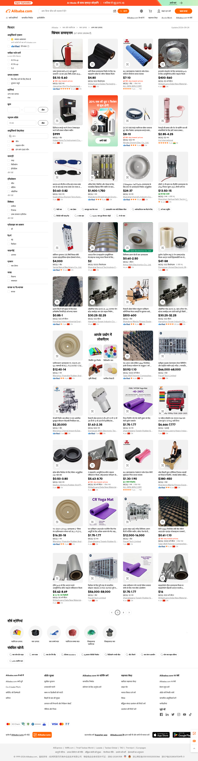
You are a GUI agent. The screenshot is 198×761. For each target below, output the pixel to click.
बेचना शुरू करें (164, 687)
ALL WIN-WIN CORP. (132, 86)
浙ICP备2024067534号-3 (173, 756)
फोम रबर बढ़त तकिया (170, 655)
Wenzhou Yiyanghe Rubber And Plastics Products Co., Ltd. (68, 375)
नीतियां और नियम (50, 709)
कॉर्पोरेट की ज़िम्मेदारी (13, 692)
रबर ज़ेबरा (73, 209)
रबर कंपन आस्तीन (149, 655)
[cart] (151, 11)
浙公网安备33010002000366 (146, 756)
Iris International (165, 140)
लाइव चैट (124, 687)
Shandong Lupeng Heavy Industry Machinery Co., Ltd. (173, 431)
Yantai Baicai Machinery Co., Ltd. (67, 267)
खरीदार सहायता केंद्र (128, 681)
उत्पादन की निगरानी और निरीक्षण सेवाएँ (57, 703)
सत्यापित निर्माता (88, 681)
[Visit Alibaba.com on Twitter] (173, 714)
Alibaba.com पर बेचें (168, 681)
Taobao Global (111, 748)
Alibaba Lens (17, 735)
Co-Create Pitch (13, 687)
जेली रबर (59, 209)
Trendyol (130, 748)
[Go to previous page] (111, 612)
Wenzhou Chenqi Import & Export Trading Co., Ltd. (68, 431)
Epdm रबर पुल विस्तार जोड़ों (101, 216)
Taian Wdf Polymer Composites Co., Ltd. (138, 375)
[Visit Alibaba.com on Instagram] (178, 714)
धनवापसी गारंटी (49, 687)
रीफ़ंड (123, 698)
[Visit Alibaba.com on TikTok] (190, 714)
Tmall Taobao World (84, 748)
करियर (8, 698)
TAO (121, 748)
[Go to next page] (129, 612)
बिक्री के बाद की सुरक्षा (52, 698)
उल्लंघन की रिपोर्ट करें (128, 709)
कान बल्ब (35, 655)
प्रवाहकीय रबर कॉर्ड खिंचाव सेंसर (116, 209)
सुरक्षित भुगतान (49, 681)
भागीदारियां (163, 703)
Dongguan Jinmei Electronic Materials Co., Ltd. (173, 267)
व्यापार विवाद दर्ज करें (128, 692)
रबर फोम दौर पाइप (18, 655)
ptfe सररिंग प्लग (17, 661)
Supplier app (101, 735)
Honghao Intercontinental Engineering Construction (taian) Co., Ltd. (68, 321)
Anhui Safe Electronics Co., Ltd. (137, 264)
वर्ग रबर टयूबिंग (165, 209)
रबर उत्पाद (83, 27)
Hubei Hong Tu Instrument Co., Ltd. (68, 140)
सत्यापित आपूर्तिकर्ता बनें (168, 698)
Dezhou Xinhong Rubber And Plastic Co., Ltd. (68, 485)
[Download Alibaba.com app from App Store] (161, 735)
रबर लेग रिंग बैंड (51, 655)
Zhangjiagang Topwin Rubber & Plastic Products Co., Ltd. (138, 431)
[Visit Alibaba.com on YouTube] (184, 714)
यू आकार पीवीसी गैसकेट (91, 655)
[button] (114, 11)
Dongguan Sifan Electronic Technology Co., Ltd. (103, 431)
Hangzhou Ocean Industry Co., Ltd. (103, 321)
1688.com (69, 748)
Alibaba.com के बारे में (15, 675)
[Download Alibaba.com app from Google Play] (182, 735)
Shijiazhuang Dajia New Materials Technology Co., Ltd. (173, 84)
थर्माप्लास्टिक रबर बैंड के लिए (143, 209)
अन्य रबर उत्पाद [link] (96, 27)
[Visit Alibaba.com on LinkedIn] (167, 714)
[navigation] (28, 320)
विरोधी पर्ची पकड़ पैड (62, 216)
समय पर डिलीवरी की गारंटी (53, 692)
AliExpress (57, 748)
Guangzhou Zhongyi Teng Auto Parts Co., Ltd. (68, 197)
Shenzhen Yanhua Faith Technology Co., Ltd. (173, 199)
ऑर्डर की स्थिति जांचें (167, 692)
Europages (141, 748)
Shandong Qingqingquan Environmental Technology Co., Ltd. (103, 197)
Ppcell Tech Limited (167, 375)
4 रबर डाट (80, 216)
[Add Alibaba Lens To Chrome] (42, 735)
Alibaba (55, 27)
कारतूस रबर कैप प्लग (91, 209)
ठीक (43, 110)
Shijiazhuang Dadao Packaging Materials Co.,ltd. (103, 84)
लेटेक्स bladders (70, 655)
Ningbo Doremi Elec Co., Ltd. (136, 142)
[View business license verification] (125, 756)
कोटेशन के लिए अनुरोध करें (92, 687)
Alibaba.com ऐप (117, 735)
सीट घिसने (132, 655)
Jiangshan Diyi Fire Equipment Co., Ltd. (68, 86)
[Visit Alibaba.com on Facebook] (161, 714)
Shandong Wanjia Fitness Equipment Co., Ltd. (138, 321)
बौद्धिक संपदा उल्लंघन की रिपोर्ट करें (133, 703)
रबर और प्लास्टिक (68, 27)
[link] (194, 733)
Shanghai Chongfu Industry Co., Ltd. (138, 197)
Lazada (99, 748)
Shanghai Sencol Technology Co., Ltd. (103, 267)
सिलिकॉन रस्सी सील (114, 655)
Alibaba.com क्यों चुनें (14, 681)
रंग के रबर (122, 216)
